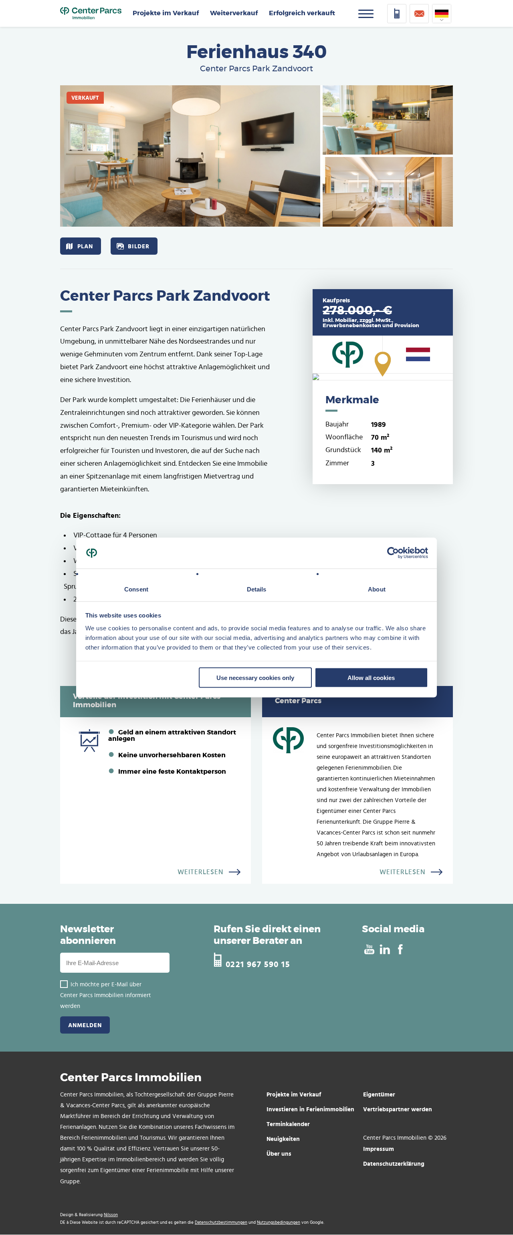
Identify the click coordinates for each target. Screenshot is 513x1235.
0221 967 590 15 (258, 963)
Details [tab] (257, 588)
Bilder (138, 246)
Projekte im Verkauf (166, 13)
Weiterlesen (201, 872)
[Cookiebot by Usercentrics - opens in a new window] (393, 553)
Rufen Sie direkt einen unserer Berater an (267, 935)
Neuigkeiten (283, 1139)
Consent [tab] (136, 588)
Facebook (400, 949)
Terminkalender (288, 1124)
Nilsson (111, 1215)
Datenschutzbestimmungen (221, 1222)
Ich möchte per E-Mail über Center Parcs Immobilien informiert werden (105, 995)
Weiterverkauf (234, 13)
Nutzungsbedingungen (278, 1222)
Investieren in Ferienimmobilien (310, 1109)
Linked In (385, 949)
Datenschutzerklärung (393, 1164)
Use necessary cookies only (255, 677)
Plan (85, 246)
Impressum (378, 1149)
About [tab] (377, 588)
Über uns (279, 1154)
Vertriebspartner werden (397, 1109)
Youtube (369, 949)
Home (90, 14)
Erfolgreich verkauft (302, 13)
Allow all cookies (371, 677)
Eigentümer (379, 1094)
